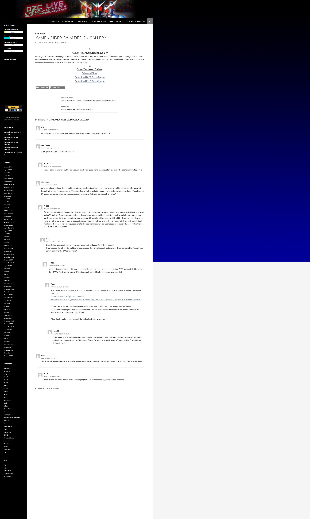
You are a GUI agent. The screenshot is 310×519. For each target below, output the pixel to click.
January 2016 (8, 318)
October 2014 (8, 356)
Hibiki (5, 403)
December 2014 (9, 350)
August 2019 (8, 196)
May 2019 (7, 205)
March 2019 (8, 210)
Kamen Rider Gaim (57, 87)
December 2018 (9, 219)
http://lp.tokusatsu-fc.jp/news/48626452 (68, 296)
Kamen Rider (40, 34)
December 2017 (9, 254)
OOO (5, 423)
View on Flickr (89, 73)
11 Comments (62, 42)
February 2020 (8, 178)
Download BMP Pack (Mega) (90, 77)
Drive (5, 386)
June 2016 (7, 306)
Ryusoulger (7, 432)
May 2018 (7, 239)
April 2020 (7, 176)
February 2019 (8, 213)
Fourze (6, 391)
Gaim (5, 394)
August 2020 (8, 170)
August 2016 (8, 301)
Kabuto (6, 406)
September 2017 (9, 263)
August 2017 (8, 266)
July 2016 (7, 303)
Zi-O (5, 452)
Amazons (7, 371)
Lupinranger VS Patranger (12, 417)
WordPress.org (8, 476)
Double (6, 383)
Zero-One (7, 449)
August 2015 (8, 330)
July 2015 (7, 332)
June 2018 (7, 237)
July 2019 (7, 199)
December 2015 (9, 321)
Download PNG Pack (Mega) (90, 81)
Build (5, 374)
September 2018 (9, 228)
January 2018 (8, 251)
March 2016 (8, 315)
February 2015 (8, 344)
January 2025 (8, 167)
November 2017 (9, 257)
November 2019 (9, 187)
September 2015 (9, 327)
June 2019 (7, 202)
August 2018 (8, 231)
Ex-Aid (6, 388)
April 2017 (7, 277)
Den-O (6, 380)
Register (6, 465)
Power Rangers (8, 426)
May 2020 (7, 173)
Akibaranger (8, 368)
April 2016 (7, 312)
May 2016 (7, 309)
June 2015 (7, 335)
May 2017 (7, 274)
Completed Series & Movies (135, 21)
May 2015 (7, 338)
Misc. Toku (7, 420)
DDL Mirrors (82, 21)
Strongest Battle (9, 438)
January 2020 (8, 181)
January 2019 (8, 216)
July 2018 (7, 234)
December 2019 (9, 184)
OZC (51, 42)
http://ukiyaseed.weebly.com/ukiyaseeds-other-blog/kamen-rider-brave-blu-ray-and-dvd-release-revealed (95, 299)
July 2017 (7, 269)
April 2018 (7, 242)
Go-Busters (7, 400)
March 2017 (8, 280)
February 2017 (8, 283)
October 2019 (8, 190)
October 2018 (8, 225)
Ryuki (5, 429)
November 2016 (9, 292)
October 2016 (8, 295)
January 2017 (8, 286)
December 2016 (9, 289)
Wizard (6, 447)
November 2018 (9, 222)
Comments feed (9, 473)
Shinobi (6, 435)
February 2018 (8, 248)
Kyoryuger (7, 415)
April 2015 (7, 341)
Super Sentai (8, 441)
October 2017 (8, 260)
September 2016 (9, 298)
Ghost (6, 397)
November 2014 (9, 353)
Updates (6, 444)
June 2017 (7, 271)
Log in (5, 468)
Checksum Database (116, 21)
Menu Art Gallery (68, 21)
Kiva (5, 412)
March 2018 (8, 245)
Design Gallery (42, 87)
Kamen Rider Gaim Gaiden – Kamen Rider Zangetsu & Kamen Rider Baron (88, 99)
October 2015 (8, 324)
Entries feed (7, 471)
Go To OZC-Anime (53, 21)
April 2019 (7, 208)
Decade (6, 377)
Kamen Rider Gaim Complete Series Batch (77, 108)
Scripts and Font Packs (98, 21)
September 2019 (9, 193)
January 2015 (8, 347)
